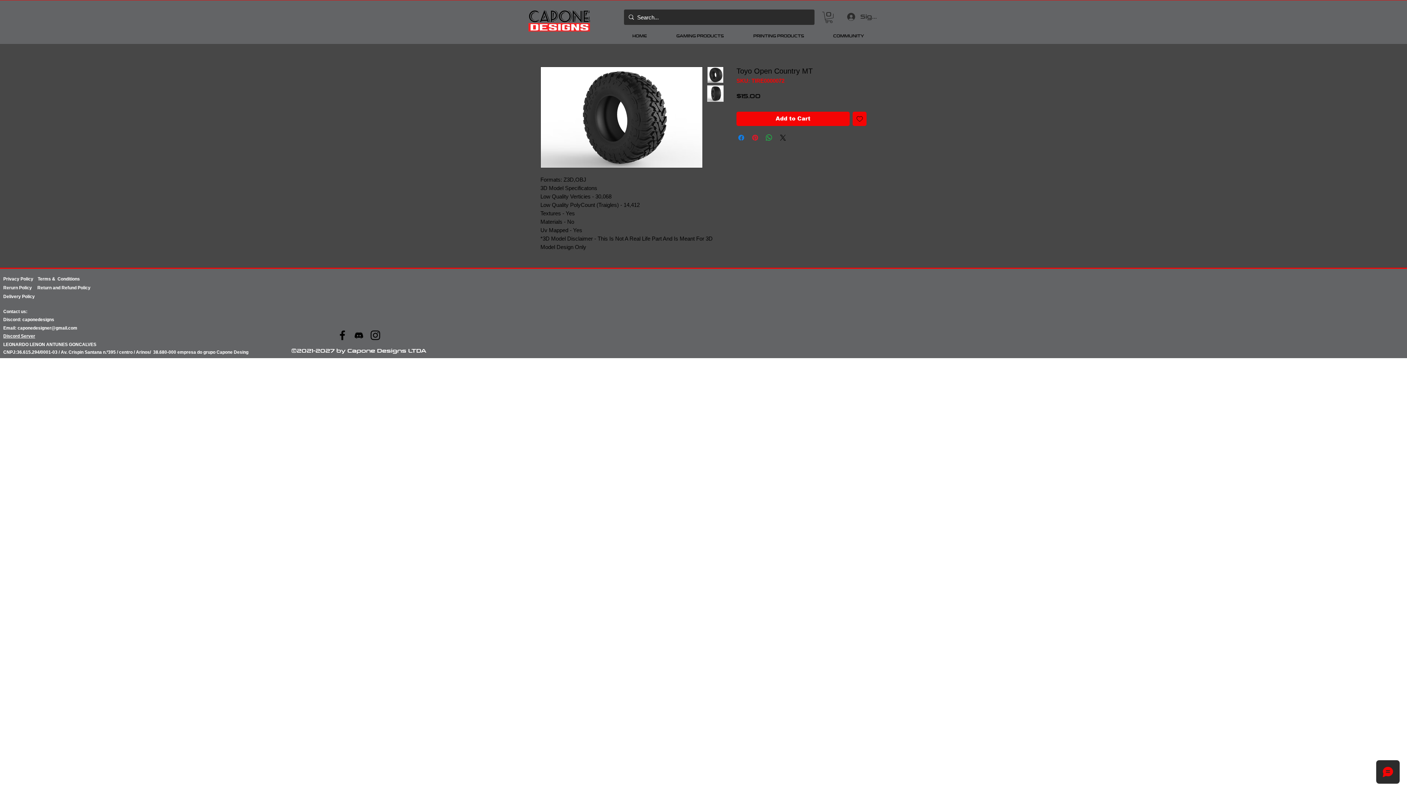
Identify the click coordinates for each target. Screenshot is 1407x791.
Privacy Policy (20, 279)
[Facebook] (342, 335)
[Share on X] (783, 137)
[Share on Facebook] (741, 137)
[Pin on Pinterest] (755, 137)
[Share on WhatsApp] (769, 137)
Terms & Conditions (59, 279)
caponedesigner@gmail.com (47, 328)
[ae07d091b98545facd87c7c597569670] (358, 335)
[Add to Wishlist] (860, 119)
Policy (28, 287)
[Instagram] (375, 335)
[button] (829, 17)
